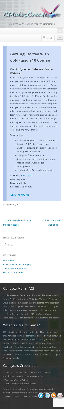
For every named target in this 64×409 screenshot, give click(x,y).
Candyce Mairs (26, 175)
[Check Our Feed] (53, 395)
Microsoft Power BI (13, 272)
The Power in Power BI (14, 268)
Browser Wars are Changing (17, 264)
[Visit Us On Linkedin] (47, 395)
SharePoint (8, 260)
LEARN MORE (19, 194)
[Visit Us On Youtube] (60, 395)
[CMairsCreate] (32, 11)
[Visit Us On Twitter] (41, 395)
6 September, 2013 (12, 204)
